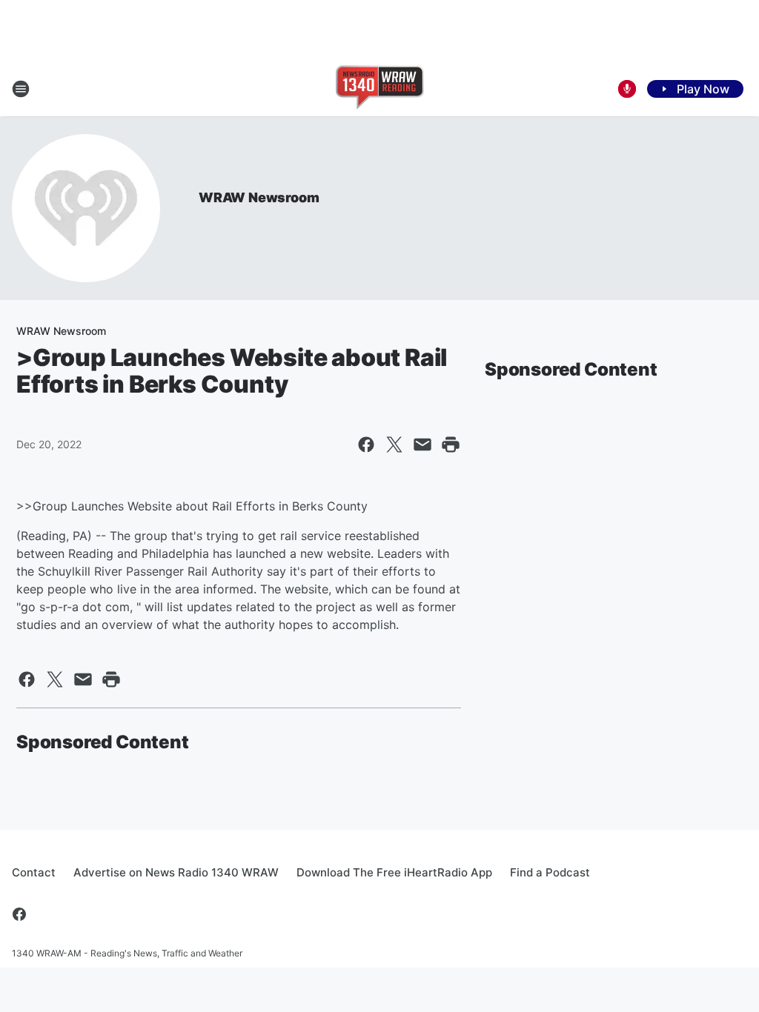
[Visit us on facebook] (19, 914)
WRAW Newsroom (259, 197)
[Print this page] (450, 444)
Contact (34, 872)
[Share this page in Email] (422, 444)
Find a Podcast (550, 872)
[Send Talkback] (627, 89)
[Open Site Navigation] (21, 89)
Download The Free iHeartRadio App (394, 872)
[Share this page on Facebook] (366, 444)
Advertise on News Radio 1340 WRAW (176, 872)
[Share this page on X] (394, 444)
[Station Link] (380, 89)
